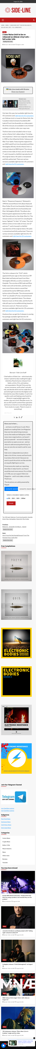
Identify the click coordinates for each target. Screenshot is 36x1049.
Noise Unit (19, 519)
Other (23, 498)
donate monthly (12, 489)
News (4, 32)
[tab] (11, 489)
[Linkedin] (17, 417)
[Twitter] (14, 417)
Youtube (5, 862)
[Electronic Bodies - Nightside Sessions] (16, 643)
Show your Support (18, 92)
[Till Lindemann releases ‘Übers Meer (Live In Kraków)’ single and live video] (18, 1018)
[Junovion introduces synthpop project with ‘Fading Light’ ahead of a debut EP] (18, 917)
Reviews (4, 859)
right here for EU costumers (24, 116)
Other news (5, 855)
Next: (15, 535)
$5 (9, 498)
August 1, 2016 (20, 44)
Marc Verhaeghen (11, 519)
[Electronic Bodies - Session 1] (16, 681)
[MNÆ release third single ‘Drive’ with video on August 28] (18, 984)
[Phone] (21, 417)
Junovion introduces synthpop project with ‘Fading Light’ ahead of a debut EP (17, 932)
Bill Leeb (7, 517)
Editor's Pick (6, 845)
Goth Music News (6, 825)
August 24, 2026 (16, 901)
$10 (13, 498)
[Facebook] (19, 417)
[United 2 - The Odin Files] (16, 604)
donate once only (26, 489)
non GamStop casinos (7, 808)
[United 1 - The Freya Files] (16, 566)
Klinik (4, 519)
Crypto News (6, 841)
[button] (3, 20)
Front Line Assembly (21, 517)
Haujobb (30, 517)
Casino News (6, 838)
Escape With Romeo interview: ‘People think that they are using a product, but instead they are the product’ (17, 897)
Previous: (14, 526)
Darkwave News (6, 822)
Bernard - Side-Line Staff (9, 44)
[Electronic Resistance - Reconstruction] (16, 720)
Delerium (13, 517)
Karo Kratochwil (7, 901)
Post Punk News (5, 819)
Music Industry (6, 848)
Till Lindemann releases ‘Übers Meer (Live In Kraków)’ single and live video (15, 1032)
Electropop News (6, 828)
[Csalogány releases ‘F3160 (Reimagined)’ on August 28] (18, 951)
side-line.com (8, 413)
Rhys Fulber (26, 519)
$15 (18, 498)
